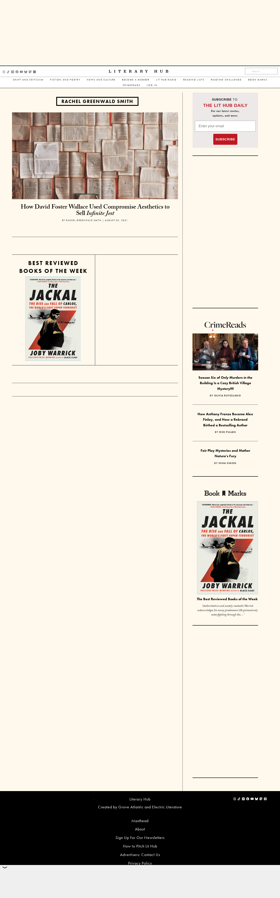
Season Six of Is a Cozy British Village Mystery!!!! (225, 383)
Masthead (140, 820)
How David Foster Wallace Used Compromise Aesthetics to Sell (95, 210)
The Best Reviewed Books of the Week (227, 599)
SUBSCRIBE (225, 139)
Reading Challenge (226, 79)
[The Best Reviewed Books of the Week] (227, 548)
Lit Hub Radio (166, 79)
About (140, 829)
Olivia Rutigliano (227, 395)
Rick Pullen (227, 432)
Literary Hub (140, 71)
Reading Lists (194, 79)
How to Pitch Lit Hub (140, 846)
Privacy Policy (140, 863)
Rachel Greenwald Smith (97, 101)
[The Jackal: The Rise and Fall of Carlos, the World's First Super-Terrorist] (53, 319)
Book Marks (257, 79)
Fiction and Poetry (65, 79)
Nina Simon (227, 463)
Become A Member (136, 79)
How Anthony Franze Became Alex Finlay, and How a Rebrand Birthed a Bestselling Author (225, 419)
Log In (152, 85)
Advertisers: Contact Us (140, 854)
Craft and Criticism (28, 79)
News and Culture (101, 79)
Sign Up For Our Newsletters (140, 837)
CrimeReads (131, 85)
